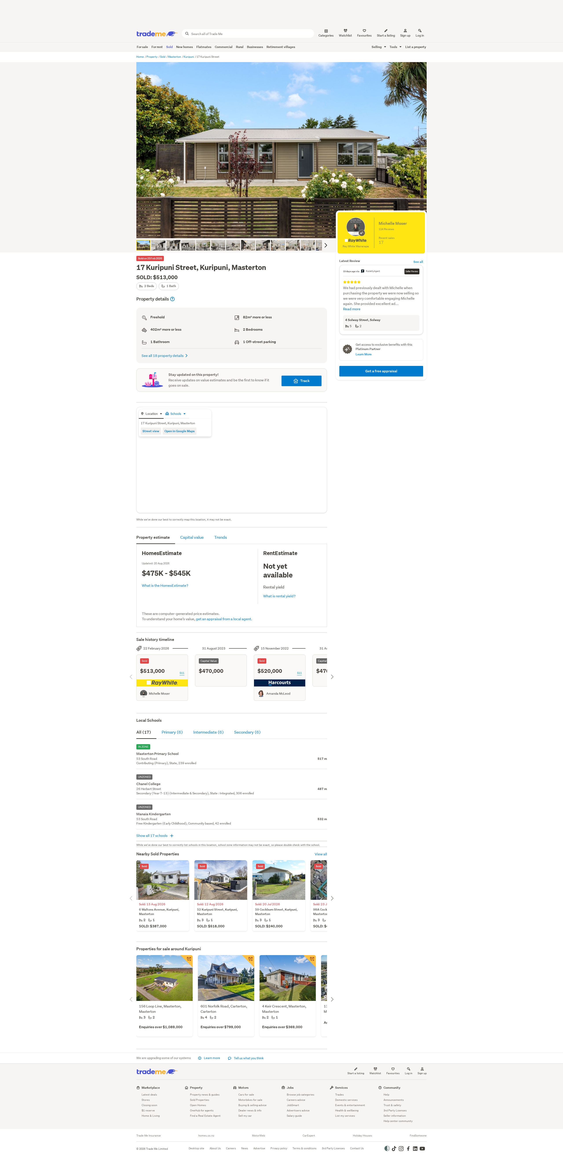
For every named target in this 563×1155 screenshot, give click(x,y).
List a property (415, 47)
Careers (231, 1148)
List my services (345, 1116)
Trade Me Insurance (148, 1135)
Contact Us (357, 1148)
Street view (151, 431)
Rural (239, 47)
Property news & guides (204, 1094)
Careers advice (296, 1100)
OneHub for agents (202, 1110)
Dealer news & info (249, 1110)
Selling (377, 47)
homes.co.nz (206, 1135)
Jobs (290, 1087)
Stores (146, 1100)
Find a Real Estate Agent (205, 1116)
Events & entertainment (350, 1105)
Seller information (395, 1116)
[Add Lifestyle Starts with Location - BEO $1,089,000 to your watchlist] (186, 961)
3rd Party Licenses (395, 1110)
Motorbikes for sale (250, 1100)
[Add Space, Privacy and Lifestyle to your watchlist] (248, 961)
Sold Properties (199, 1100)
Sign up (405, 35)
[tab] (151, 414)
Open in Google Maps (180, 431)
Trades (339, 1094)
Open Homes (198, 1105)
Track (305, 380)
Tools (393, 47)
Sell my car (245, 1116)
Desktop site (196, 1148)
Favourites (393, 1073)
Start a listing (355, 1073)
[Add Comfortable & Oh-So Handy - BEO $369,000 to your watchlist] (309, 961)
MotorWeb (258, 1135)
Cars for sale (246, 1094)
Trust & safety (392, 1105)
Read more (351, 308)
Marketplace (151, 1087)
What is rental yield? (279, 596)
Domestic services (346, 1100)
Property (152, 57)
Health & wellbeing (346, 1110)
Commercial (223, 47)
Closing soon (149, 1105)
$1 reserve (148, 1110)
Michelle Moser (159, 694)
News (244, 1148)
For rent (157, 47)
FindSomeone (418, 1135)
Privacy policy (279, 1148)
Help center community (398, 1121)
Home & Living (151, 1116)
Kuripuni (189, 57)
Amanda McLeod (278, 694)
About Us (215, 1148)
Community (392, 1087)
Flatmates (203, 47)
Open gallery (283, 231)
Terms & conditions (304, 1148)
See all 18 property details (163, 355)
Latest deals (149, 1094)
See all (418, 262)
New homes (184, 47)
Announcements (394, 1100)
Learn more (212, 1058)
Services (341, 1087)
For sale (142, 47)
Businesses (255, 47)
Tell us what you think (248, 1058)
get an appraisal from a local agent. (224, 618)
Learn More (364, 354)
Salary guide (294, 1116)
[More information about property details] (172, 299)
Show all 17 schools (152, 835)
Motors (243, 1087)
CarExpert (309, 1135)
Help (386, 1094)
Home (140, 57)
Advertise (259, 1148)
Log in (420, 35)
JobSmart (293, 1105)
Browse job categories (300, 1094)
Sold (169, 47)
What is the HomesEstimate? (165, 585)
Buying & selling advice (252, 1105)
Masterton (175, 57)
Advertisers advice (298, 1110)
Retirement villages (281, 47)
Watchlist (375, 1073)
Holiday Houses (362, 1135)
